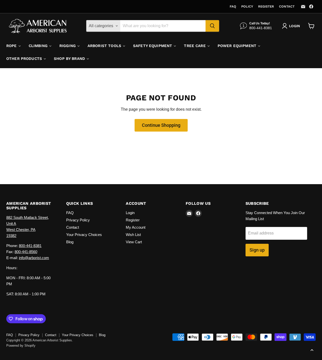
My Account (135, 227)
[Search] (212, 26)
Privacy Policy (78, 220)
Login (130, 213)
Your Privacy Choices (84, 234)
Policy (247, 6)
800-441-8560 (26, 252)
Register (266, 6)
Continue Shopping (161, 125)
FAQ (233, 6)
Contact (287, 6)
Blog (69, 242)
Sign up (257, 250)
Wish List (133, 234)
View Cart (134, 242)
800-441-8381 (30, 246)
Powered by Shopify (20, 345)
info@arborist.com (34, 258)
